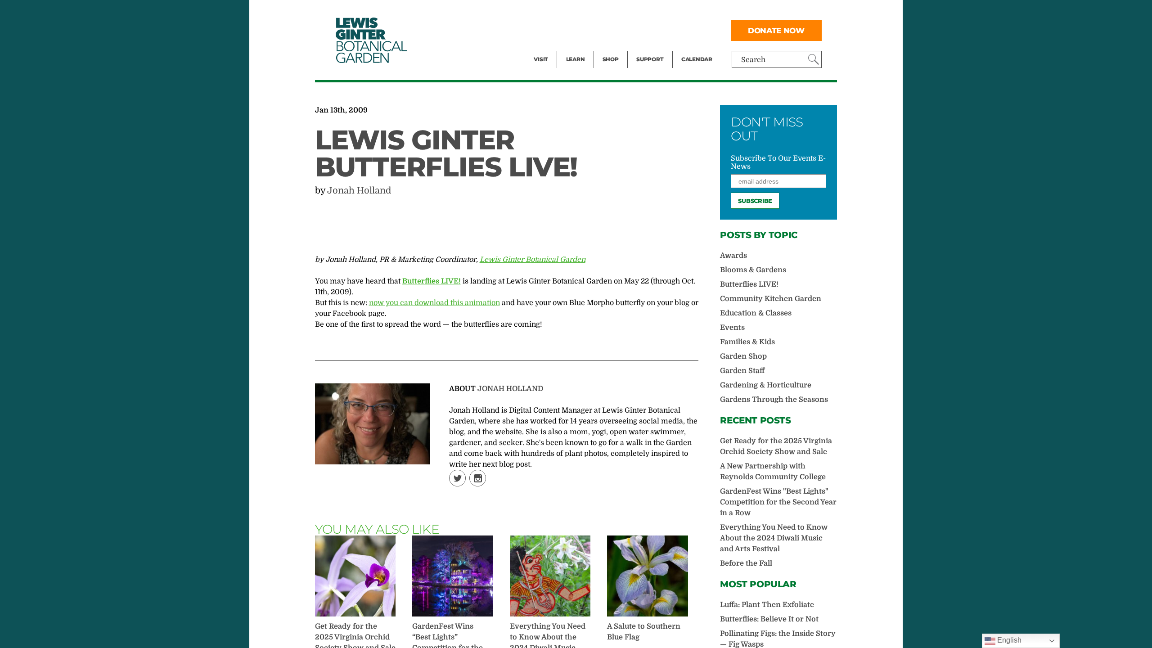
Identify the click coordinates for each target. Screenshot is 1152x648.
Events (545, 30)
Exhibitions (553, 48)
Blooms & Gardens (753, 270)
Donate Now (776, 30)
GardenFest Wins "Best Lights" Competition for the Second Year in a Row (778, 502)
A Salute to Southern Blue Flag (643, 631)
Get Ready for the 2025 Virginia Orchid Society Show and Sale (776, 446)
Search (753, 60)
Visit (541, 59)
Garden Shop (743, 356)
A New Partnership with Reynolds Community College (773, 471)
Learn (575, 59)
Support (649, 59)
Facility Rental (558, 12)
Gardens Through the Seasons (774, 400)
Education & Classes (756, 313)
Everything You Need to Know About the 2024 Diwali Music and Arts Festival (774, 538)
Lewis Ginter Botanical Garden (532, 260)
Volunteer (652, 48)
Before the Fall (746, 563)
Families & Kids (747, 342)
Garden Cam (587, 30)
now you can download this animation (434, 303)
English (1008, 640)
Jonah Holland (359, 190)
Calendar (696, 59)
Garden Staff (742, 371)
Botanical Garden (371, 40)
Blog (573, 48)
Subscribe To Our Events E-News (778, 162)
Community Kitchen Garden (770, 299)
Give (644, 30)
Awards (733, 256)
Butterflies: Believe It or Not (769, 619)
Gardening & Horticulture (765, 385)
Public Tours (587, 12)
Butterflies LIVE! (749, 284)
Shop (611, 59)
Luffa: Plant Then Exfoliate (767, 605)
